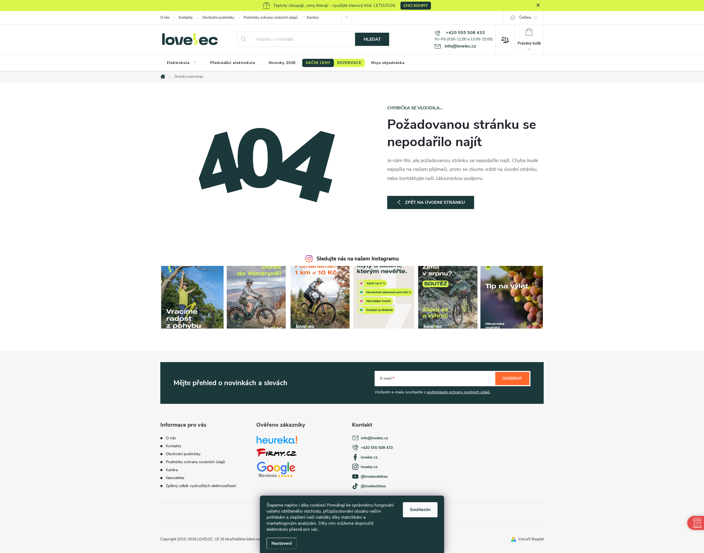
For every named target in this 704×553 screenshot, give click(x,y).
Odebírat (512, 378)
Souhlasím (420, 510)
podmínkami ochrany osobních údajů (458, 392)
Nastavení (281, 543)
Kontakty (186, 17)
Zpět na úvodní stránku (435, 202)
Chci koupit (415, 5)
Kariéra (312, 17)
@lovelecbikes (373, 486)
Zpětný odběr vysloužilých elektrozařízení (201, 485)
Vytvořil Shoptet (531, 539)
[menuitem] (182, 62)
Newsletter (175, 477)
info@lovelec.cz (374, 438)
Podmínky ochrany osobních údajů (271, 17)
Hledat (372, 39)
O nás (164, 17)
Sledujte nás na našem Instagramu (358, 258)
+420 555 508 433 (377, 447)
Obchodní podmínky (218, 17)
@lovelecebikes (374, 476)
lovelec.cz (369, 457)
